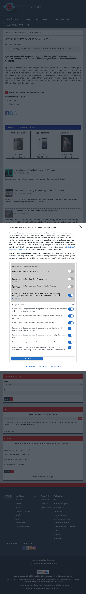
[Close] (82, 227)
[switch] (71, 271)
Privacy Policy (56, 366)
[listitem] (43, 266)
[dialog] (43, 297)
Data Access (43, 366)
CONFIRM (27, 358)
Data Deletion (30, 366)
